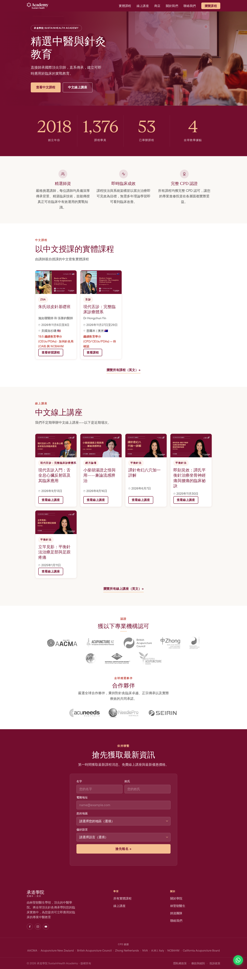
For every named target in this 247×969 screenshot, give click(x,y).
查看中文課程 (45, 87)
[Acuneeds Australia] (84, 713)
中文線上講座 (77, 87)
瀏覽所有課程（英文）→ (123, 370)
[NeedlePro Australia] (123, 713)
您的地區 (82, 813)
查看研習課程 (51, 352)
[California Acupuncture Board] (150, 658)
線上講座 (143, 6)
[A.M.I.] (91, 658)
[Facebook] (30, 927)
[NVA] (194, 642)
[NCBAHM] (117, 658)
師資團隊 (176, 913)
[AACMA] (62, 642)
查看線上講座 (51, 500)
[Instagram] (38, 927)
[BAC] (138, 642)
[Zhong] (170, 642)
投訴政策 (215, 963)
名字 (79, 781)
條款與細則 (198, 963)
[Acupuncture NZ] (100, 642)
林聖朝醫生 (177, 906)
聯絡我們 (189, 6)
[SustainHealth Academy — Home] (37, 5)
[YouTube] (46, 927)
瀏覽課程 (211, 6)
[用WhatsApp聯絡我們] (238, 960)
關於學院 (176, 898)
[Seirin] (162, 713)
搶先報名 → (123, 849)
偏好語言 (82, 829)
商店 (157, 6)
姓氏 (127, 781)
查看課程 (93, 352)
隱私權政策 (180, 963)
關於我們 (172, 6)
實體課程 (125, 6)
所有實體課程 (122, 898)
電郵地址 (82, 797)
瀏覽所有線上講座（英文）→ (123, 589)
